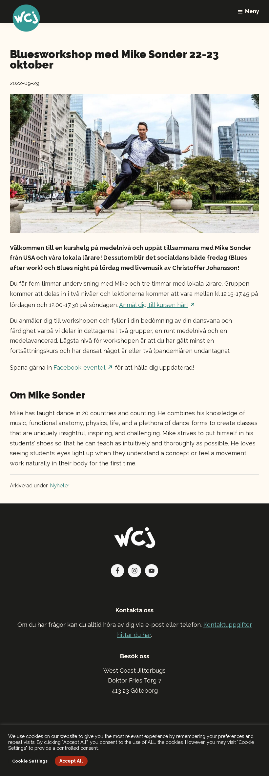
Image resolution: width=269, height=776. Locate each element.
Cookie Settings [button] (30, 761)
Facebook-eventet (79, 367)
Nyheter (59, 485)
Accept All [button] (71, 761)
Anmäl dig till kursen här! (153, 304)
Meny (252, 11)
